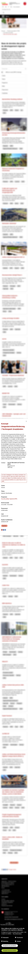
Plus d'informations (17, 933)
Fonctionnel (20, 937)
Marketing (5, 941)
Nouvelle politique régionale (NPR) (9, 498)
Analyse (19, 941)
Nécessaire (6, 937)
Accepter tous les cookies (9, 950)
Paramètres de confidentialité (7, 924)
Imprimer (4, 525)
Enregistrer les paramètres (9, 945)
